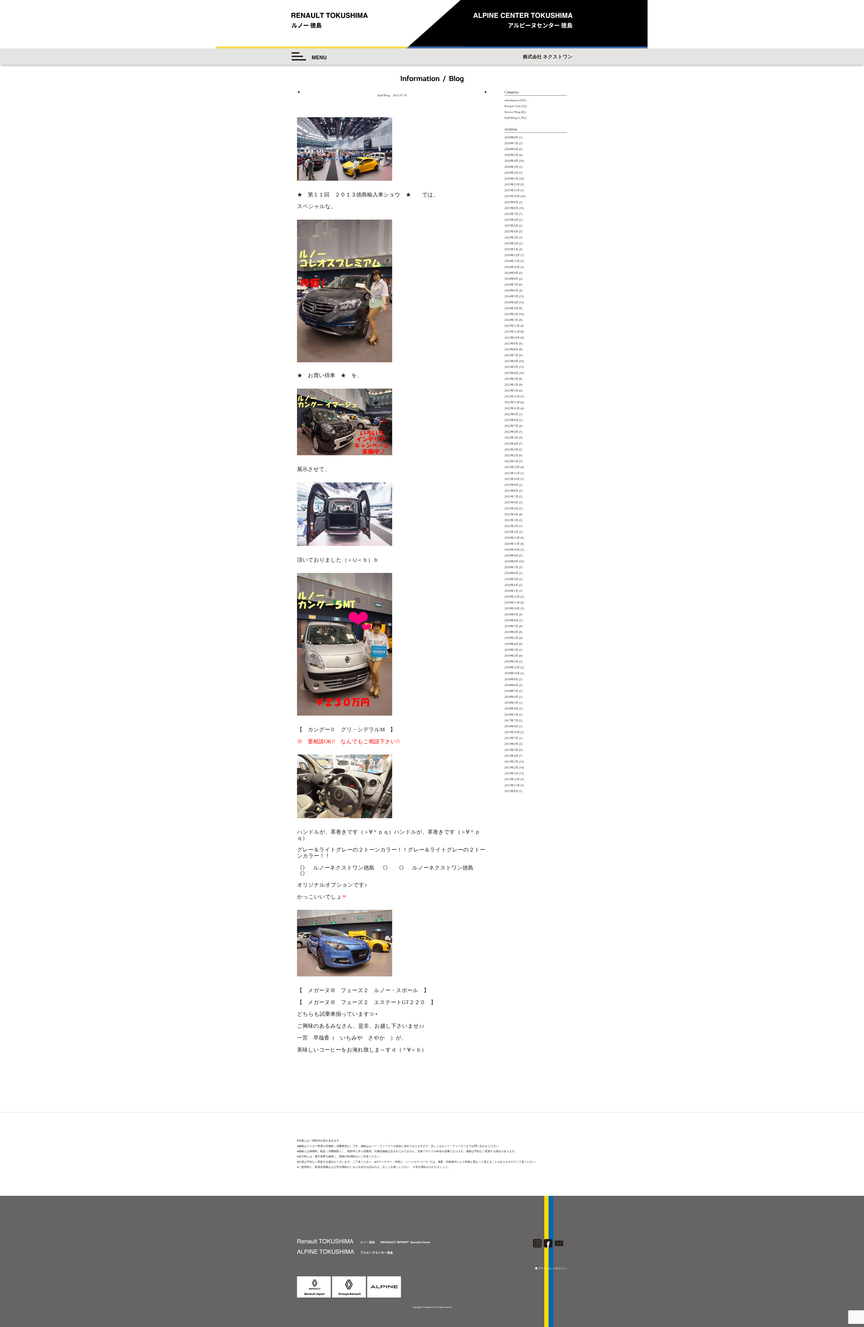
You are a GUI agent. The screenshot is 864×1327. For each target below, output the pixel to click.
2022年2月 (511, 455)
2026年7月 (511, 143)
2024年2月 (511, 314)
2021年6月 (511, 502)
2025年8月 (511, 208)
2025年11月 (512, 190)
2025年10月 (512, 196)
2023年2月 (511, 384)
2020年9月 (511, 555)
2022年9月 (511, 414)
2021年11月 (512, 473)
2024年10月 (512, 267)
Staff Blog (510, 117)
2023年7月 (511, 355)
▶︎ (485, 92)
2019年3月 (511, 649)
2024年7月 (511, 284)
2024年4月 (511, 302)
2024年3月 (511, 308)
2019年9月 (511, 614)
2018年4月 (511, 708)
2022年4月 (511, 443)
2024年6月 (511, 290)
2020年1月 (511, 591)
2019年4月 (511, 644)
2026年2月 (511, 172)
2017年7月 (511, 720)
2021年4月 (511, 514)
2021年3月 (511, 520)
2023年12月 (512, 325)
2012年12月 (512, 779)
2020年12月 (512, 537)
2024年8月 (511, 278)
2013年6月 (511, 744)
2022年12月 (512, 396)
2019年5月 (511, 638)
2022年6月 (511, 431)
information (511, 100)
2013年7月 (511, 738)
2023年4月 (511, 373)
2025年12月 (512, 184)
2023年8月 (511, 349)
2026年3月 (511, 167)
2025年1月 (511, 249)
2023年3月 (511, 379)
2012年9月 (511, 791)
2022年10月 (512, 408)
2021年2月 (511, 526)
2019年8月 (511, 620)
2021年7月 (511, 496)
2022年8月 (511, 420)
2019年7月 (511, 626)
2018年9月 (511, 679)
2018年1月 (511, 714)
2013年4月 (511, 755)
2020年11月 (512, 543)
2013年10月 (512, 732)
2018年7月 (511, 691)
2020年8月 (511, 561)
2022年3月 (511, 449)
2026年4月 (511, 160)
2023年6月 (511, 361)
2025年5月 (511, 225)
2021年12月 (512, 467)
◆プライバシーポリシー (551, 1268)
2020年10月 (512, 549)
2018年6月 (511, 696)
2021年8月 (511, 490)
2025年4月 (511, 231)
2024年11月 (512, 261)
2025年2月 (511, 243)
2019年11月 (512, 602)
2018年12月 (512, 667)
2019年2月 (511, 655)
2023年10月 (512, 337)
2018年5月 (511, 702)
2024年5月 (511, 296)
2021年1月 (511, 532)
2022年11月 (512, 402)
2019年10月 (512, 608)
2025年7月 (511, 214)
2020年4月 (511, 585)
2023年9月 (511, 343)
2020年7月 (511, 567)
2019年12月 (512, 596)
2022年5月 (511, 437)
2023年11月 (512, 331)
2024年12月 (512, 255)
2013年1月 (511, 773)
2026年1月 (511, 178)
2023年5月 (511, 367)
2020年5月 (511, 579)
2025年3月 (511, 237)
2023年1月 (511, 390)
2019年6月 (511, 632)
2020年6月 (511, 573)
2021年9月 (511, 485)
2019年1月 (511, 661)
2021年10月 (512, 479)
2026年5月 (511, 155)
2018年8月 (511, 685)
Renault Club (512, 106)
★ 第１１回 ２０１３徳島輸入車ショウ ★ (356, 195)
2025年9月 (511, 202)
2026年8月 (511, 137)
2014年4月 (511, 726)
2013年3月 (511, 761)
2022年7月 (511, 426)
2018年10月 (512, 673)
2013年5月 (511, 750)
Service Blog (512, 112)
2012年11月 (512, 785)
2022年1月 (511, 461)
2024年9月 (511, 273)
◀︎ (298, 92)
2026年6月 (511, 149)
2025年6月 (511, 219)
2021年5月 (511, 508)
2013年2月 (511, 767)
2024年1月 (511, 320)
